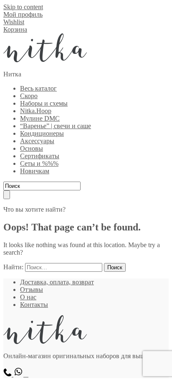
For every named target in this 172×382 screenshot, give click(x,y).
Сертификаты (39, 155)
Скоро (29, 95)
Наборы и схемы (44, 103)
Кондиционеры (42, 133)
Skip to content (23, 6)
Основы (31, 148)
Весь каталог (38, 88)
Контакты (34, 304)
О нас (28, 297)
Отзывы (31, 289)
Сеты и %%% (39, 163)
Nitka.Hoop (35, 110)
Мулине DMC (40, 118)
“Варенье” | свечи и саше (55, 125)
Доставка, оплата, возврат (57, 282)
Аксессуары (37, 140)
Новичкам (34, 171)
